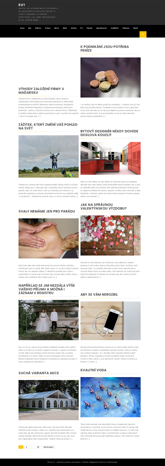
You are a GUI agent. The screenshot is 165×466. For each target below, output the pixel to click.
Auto (22, 28)
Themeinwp (112, 462)
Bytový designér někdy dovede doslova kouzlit (109, 133)
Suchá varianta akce (39, 373)
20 (38, 447)
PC (81, 28)
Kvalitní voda (93, 370)
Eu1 (22, 5)
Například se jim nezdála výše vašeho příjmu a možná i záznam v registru (47, 289)
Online (74, 28)
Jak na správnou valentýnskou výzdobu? (103, 206)
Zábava (125, 28)
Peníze (89, 28)
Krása (47, 28)
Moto (56, 28)
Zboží (135, 28)
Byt (29, 28)
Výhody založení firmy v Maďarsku (41, 90)
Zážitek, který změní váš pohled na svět (48, 126)
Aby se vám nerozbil (99, 294)
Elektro (38, 28)
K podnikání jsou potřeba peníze (104, 48)
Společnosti (101, 28)
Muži (65, 28)
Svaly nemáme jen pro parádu (47, 211)
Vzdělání (115, 28)
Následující (49, 447)
